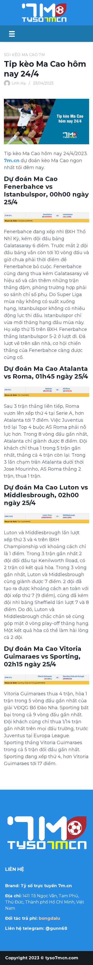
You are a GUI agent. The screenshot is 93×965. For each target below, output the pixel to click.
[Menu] (12, 34)
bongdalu (49, 918)
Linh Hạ (19, 83)
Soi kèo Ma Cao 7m (24, 54)
